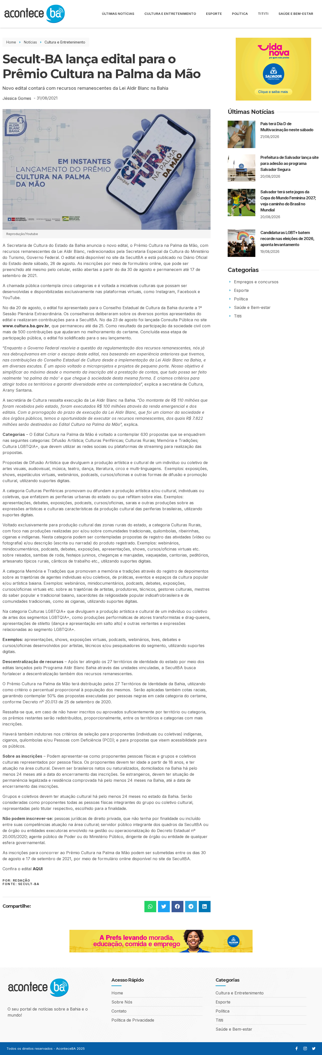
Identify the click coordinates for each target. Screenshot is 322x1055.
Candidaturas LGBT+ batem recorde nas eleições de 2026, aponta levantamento (287, 238)
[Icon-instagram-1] (305, 1048)
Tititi (263, 14)
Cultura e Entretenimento (170, 14)
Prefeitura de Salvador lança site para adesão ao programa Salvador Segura (289, 163)
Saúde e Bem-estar (295, 14)
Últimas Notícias (118, 14)
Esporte (214, 14)
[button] (150, 906)
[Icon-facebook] (296, 1048)
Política (240, 14)
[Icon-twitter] (313, 1048)
